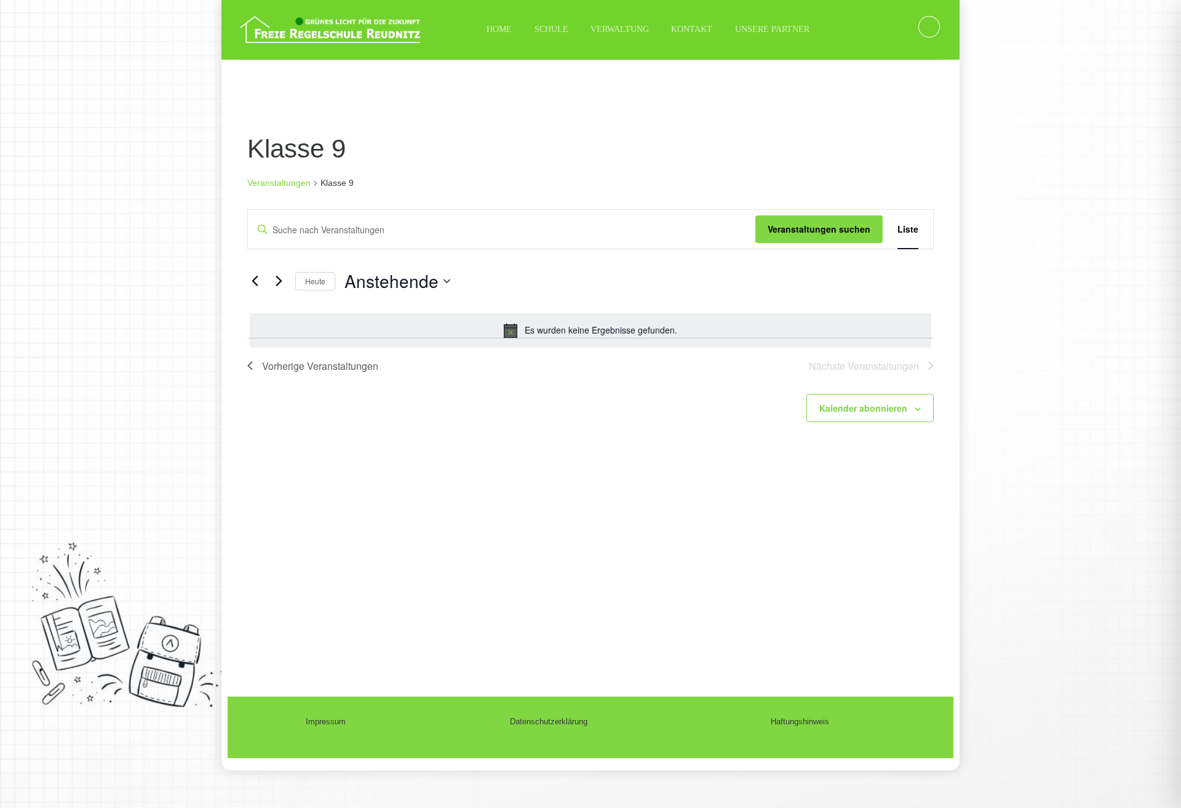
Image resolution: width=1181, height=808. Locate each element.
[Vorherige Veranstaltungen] (254, 281)
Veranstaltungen (279, 183)
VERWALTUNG (619, 29)
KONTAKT (691, 29)
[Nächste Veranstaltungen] (278, 281)
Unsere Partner (772, 29)
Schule (551, 29)
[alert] (590, 330)
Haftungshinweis (800, 721)
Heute (315, 281)
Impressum (326, 721)
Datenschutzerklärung (548, 721)
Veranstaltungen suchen (819, 229)
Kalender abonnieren (863, 408)
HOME (499, 29)
